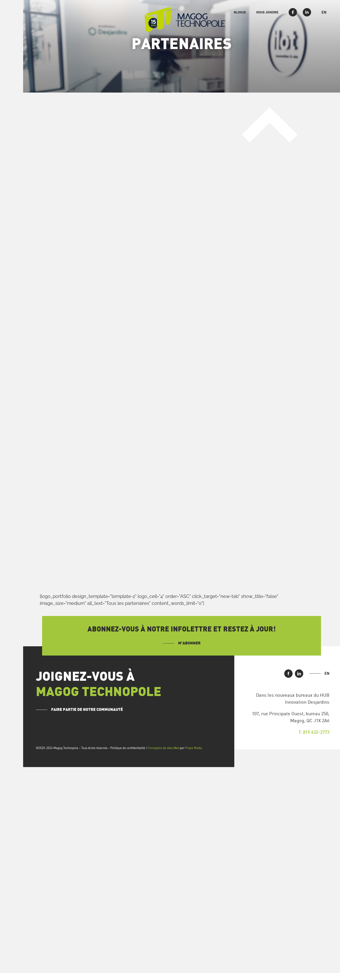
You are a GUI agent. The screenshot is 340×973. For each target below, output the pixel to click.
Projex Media (193, 748)
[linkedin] (299, 673)
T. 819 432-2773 (314, 732)
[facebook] (288, 673)
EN (327, 673)
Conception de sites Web (163, 748)
